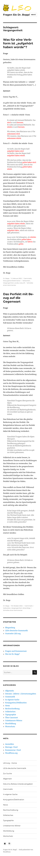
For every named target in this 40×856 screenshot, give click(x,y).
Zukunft (22, 283)
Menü (33, 14)
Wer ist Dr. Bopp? (12, 654)
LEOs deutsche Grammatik (16, 630)
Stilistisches (10, 712)
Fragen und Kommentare (16, 651)
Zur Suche (7, 773)
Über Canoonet (11, 717)
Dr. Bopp (6, 278)
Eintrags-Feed (11, 747)
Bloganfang (10, 627)
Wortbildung (10, 723)
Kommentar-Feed (13, 750)
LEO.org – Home (10, 763)
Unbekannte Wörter (13, 720)
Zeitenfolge (27, 608)
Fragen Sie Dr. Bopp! (16, 14)
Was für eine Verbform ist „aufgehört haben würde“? (18, 43)
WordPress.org (11, 753)
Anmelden (9, 744)
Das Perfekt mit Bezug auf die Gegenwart (18, 297)
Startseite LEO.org (13, 633)
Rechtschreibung (12, 709)
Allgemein (9, 691)
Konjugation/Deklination (12, 280)
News (7, 706)
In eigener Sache (12, 700)
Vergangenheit (8, 283)
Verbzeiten (26, 280)
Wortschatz (10, 726)
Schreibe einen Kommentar (13, 610)
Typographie (10, 714)
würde (16, 283)
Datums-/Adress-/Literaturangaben (20, 694)
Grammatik (28, 278)
